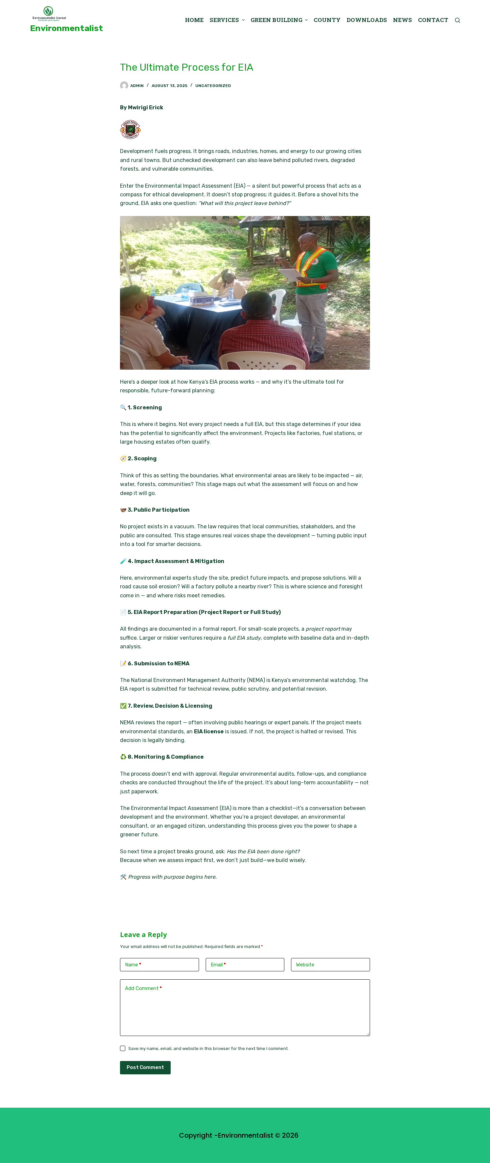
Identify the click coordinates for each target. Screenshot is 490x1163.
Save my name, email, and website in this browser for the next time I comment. (208, 1048)
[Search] (457, 20)
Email (218, 965)
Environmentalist (66, 28)
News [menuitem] (402, 20)
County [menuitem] (327, 20)
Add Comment (143, 988)
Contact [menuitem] (433, 20)
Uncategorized (213, 85)
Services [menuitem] (224, 20)
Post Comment (145, 1067)
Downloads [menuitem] (367, 20)
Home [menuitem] (194, 20)
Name (133, 965)
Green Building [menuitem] (276, 20)
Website (305, 965)
